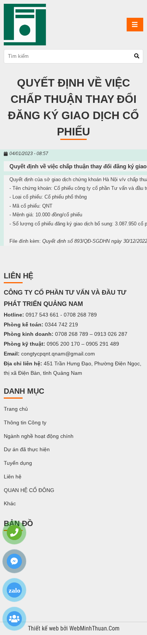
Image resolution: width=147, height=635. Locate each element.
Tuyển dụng (18, 463)
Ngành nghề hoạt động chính (39, 436)
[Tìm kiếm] (136, 56)
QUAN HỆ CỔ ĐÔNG (29, 490)
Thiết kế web (44, 628)
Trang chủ (16, 409)
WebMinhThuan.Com (94, 628)
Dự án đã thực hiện (27, 449)
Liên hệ (12, 477)
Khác (10, 503)
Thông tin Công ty (25, 422)
